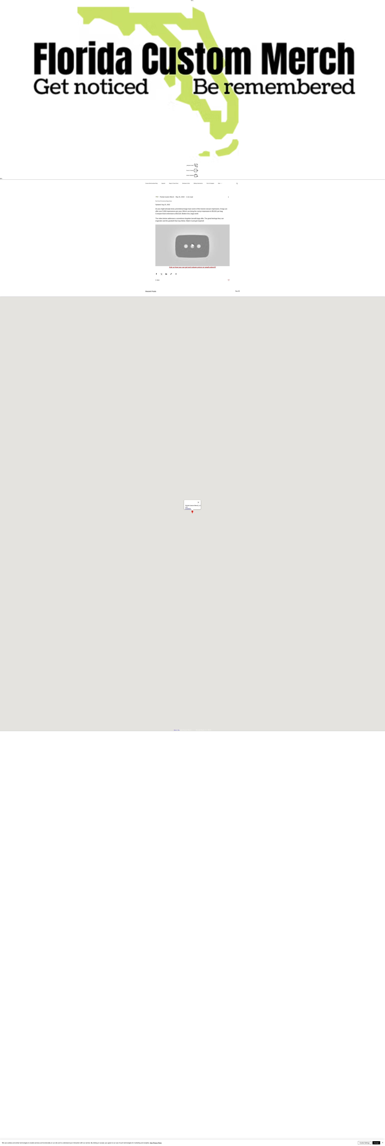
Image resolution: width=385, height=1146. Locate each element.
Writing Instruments (198, 183)
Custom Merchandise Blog (151, 183)
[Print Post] (176, 274)
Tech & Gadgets (210, 183)
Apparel (163, 183)
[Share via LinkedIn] (166, 274)
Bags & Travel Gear (173, 183)
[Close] (382, 1142)
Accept (376, 1143)
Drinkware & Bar (186, 183)
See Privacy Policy (156, 1143)
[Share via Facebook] (156, 274)
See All (237, 291)
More (219, 183)
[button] (237, 183)
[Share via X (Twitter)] (161, 274)
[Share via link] (171, 274)
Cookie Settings (365, 1143)
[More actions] (228, 197)
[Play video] (192, 245)
